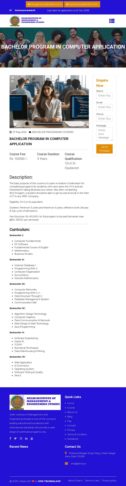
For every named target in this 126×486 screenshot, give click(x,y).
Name (99, 91)
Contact (71, 425)
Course (71, 407)
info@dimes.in (78, 463)
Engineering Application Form (83, 4)
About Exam (75, 480)
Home (70, 403)
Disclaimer (73, 439)
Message (101, 125)
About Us (72, 412)
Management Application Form (45, 4)
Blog (69, 416)
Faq (69, 421)
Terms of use (92, 480)
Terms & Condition (77, 434)
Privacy (71, 430)
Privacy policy (109, 480)
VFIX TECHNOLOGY (49, 481)
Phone (100, 114)
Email (99, 102)
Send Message (104, 148)
